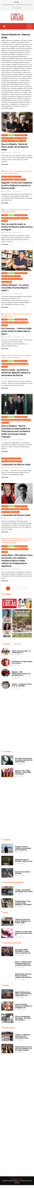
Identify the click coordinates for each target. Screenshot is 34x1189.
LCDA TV (17, 276)
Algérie (11, 135)
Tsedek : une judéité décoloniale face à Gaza (24, 890)
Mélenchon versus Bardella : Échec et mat (23, 860)
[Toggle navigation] (4, 26)
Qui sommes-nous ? (17, 1179)
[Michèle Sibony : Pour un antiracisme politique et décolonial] (7, 903)
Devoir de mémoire (20, 138)
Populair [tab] (17, 644)
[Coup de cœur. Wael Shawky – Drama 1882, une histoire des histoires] (7, 772)
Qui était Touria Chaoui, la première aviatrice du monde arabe (23, 760)
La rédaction (6, 293)
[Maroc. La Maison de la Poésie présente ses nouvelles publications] (7, 963)
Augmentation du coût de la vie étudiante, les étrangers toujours (23, 1048)
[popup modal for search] (30, 26)
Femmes (17, 899)
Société (23, 179)
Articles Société (7, 179)
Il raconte (18, 461)
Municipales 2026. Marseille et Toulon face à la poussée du (22, 951)
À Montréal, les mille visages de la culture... (22, 662)
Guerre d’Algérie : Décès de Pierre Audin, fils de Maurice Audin (14, 147)
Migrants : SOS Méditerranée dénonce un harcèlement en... (21, 673)
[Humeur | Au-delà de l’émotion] (7, 873)
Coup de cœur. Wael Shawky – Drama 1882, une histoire (23, 772)
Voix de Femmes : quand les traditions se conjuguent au (23, 1006)
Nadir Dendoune (7, 152)
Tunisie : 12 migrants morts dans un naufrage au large (22, 1036)
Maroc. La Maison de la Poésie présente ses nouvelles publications (23, 963)
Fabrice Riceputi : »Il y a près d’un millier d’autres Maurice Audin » (15, 288)
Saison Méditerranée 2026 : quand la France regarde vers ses (23, 993)
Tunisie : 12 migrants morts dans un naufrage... (22, 685)
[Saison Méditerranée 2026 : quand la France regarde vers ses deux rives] (7, 994)
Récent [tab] (7, 644)
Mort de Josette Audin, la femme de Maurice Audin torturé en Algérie (17, 227)
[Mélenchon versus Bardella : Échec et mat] (7, 860)
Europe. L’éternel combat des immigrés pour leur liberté (23, 848)
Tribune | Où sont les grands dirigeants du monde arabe (23, 921)
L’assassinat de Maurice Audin (15, 464)
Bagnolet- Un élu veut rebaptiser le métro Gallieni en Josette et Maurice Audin (17, 185)
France (4, 141)
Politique (22, 141)
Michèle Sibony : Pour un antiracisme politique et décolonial (23, 902)
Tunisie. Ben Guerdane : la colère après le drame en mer (17, 4)
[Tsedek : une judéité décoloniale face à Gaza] (7, 891)
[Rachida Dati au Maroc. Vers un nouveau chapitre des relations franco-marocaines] (7, 976)
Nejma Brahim (6, 467)
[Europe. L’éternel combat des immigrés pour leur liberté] (7, 848)
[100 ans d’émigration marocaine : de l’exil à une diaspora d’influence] (7, 1018)
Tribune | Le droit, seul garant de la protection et (23, 933)
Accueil (4, 135)
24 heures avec (19, 972)
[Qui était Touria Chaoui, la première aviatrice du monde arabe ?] (7, 760)
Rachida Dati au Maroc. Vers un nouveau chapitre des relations (23, 975)
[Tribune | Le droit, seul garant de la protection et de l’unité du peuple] (7, 933)
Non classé (24, 218)
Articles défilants (20, 135)
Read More (4, 164)
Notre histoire (13, 141)
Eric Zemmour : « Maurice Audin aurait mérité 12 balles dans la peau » (16, 331)
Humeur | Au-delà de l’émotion (22, 872)
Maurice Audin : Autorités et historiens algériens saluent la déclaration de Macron (15, 372)
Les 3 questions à (7, 279)
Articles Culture (20, 756)
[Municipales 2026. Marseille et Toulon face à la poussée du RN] (7, 951)
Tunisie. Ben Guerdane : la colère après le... (21, 652)
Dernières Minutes (7, 138)
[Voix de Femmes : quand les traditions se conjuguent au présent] (7, 1006)
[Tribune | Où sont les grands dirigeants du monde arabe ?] (7, 921)
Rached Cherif (6, 378)
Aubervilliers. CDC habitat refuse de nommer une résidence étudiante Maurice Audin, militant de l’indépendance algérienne (17, 560)
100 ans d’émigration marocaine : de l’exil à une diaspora (23, 1018)
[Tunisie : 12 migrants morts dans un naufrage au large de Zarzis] (7, 1036)
